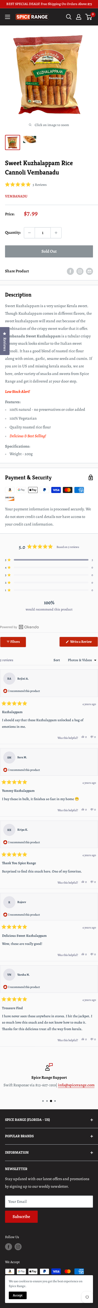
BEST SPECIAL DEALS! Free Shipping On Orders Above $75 (49, 4)
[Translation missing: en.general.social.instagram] (79, 271)
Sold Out (49, 251)
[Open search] (69, 17)
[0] (89, 17)
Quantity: (13, 232)
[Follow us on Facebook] (8, 1246)
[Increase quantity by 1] (56, 232)
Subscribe (21, 1216)
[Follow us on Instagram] (18, 1246)
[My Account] (78, 17)
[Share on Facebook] (70, 271)
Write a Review (84, 643)
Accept (18, 1295)
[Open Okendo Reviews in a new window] (19, 626)
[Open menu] (7, 17)
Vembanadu (16, 196)
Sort (57, 660)
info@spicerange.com (76, 1085)
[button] (26, 185)
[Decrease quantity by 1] (29, 232)
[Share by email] (89, 271)
